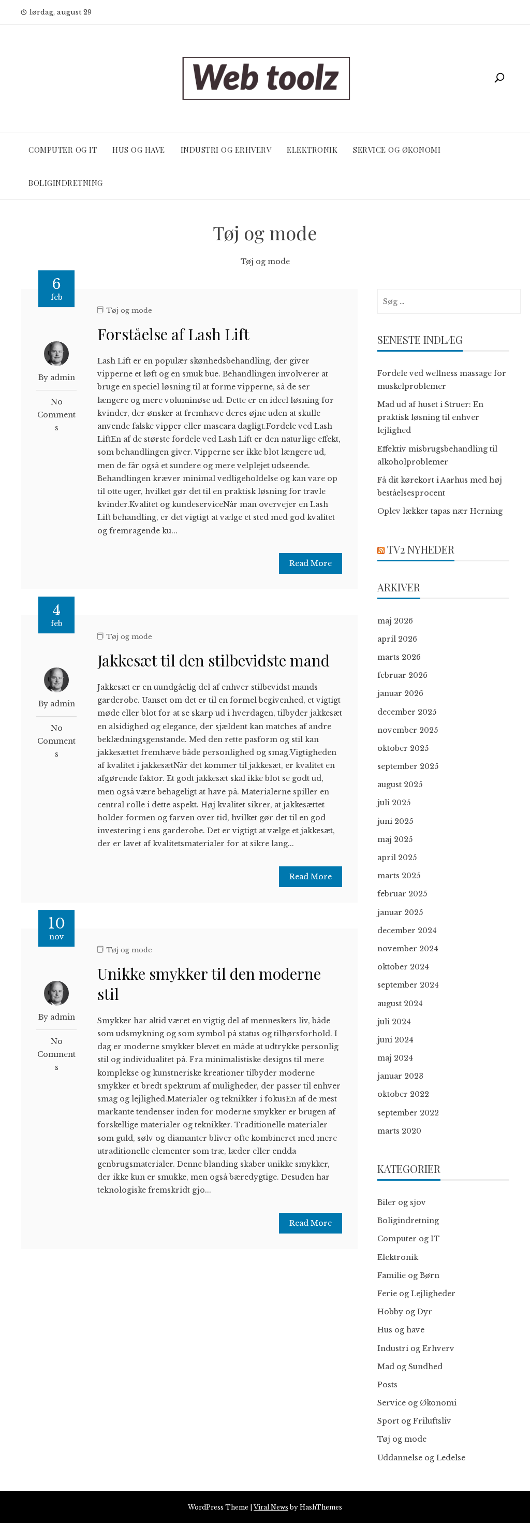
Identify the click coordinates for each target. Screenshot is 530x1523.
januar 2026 (400, 693)
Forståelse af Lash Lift (173, 334)
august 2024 (400, 1003)
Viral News (271, 1507)
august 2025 (399, 784)
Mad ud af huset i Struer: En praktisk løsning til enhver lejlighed (430, 417)
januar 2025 (400, 912)
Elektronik (312, 149)
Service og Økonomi (396, 149)
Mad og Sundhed (410, 1366)
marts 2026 (399, 657)
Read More (310, 563)
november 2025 (407, 730)
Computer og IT (62, 149)
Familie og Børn (408, 1275)
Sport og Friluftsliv (414, 1421)
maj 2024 (395, 1058)
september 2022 (408, 1113)
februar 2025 (402, 893)
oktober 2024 (403, 966)
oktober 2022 (403, 1094)
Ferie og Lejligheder (416, 1293)
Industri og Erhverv (226, 149)
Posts (387, 1384)
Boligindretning (65, 183)
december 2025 (406, 712)
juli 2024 (394, 1021)
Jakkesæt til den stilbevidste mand (213, 660)
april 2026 (397, 639)
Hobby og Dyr (404, 1311)
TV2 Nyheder (420, 549)
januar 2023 (400, 1076)
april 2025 (397, 857)
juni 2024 (395, 1040)
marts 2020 (399, 1131)
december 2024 (407, 930)
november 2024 (407, 948)
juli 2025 (393, 802)
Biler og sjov (401, 1202)
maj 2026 (395, 621)
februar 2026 (402, 675)
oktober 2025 (403, 748)
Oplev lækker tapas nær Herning (440, 511)
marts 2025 (398, 875)
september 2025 (407, 766)
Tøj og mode (129, 310)
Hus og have (138, 149)
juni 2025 (395, 821)
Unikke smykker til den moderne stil (209, 983)
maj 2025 (395, 839)
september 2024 (408, 985)
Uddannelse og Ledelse (421, 1457)
